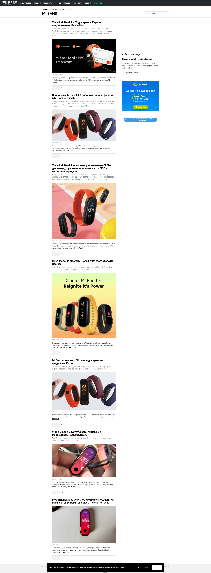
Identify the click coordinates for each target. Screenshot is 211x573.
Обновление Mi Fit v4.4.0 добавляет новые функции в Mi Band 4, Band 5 (83, 97)
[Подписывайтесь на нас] (200, 3)
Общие (88, 3)
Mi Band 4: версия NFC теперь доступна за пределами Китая (77, 362)
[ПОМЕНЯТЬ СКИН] (197, 3)
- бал (58, 88)
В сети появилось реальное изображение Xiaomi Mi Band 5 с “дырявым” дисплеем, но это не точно (83, 501)
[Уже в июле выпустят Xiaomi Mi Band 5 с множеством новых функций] (84, 460)
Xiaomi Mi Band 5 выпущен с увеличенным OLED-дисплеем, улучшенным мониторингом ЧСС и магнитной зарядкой (81, 168)
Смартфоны (25, 3)
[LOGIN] (208, 3)
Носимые (37, 3)
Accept (157, 567)
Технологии (77, 3)
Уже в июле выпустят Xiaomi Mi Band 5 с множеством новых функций (76, 433)
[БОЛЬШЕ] (114, 88)
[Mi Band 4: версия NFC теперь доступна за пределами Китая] (84, 391)
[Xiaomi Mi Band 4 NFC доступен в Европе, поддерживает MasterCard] (84, 56)
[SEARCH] (204, 3)
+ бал (54, 88)
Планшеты (47, 3)
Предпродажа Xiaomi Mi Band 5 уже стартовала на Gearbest (82, 262)
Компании (97, 3)
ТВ (55, 3)
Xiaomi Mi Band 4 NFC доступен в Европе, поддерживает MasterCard (76, 24)
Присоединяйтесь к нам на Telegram (142, 120)
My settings (143, 567)
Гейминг (66, 3)
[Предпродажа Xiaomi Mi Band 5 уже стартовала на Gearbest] (84, 305)
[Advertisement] (140, 34)
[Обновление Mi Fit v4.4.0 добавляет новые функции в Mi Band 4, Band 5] (84, 125)
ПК (60, 3)
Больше (55, 82)
